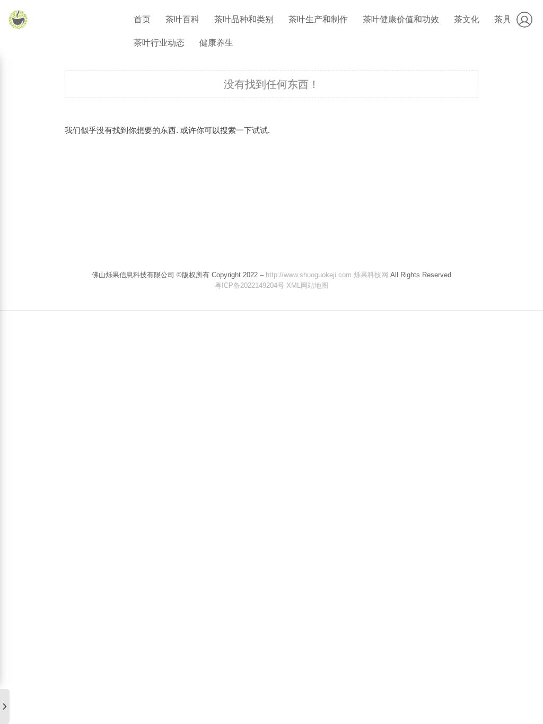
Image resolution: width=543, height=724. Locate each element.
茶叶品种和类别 (244, 19)
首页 (142, 19)
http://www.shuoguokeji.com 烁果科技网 (327, 275)
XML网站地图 (307, 285)
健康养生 (216, 42)
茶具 (502, 19)
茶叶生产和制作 (318, 19)
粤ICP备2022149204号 (249, 285)
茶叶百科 (182, 19)
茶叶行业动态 (159, 42)
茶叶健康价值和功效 (401, 19)
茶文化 (466, 19)
